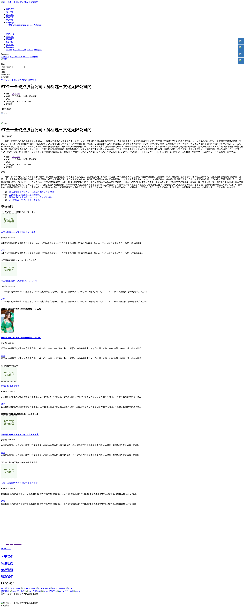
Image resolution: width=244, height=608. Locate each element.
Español (30, 25)
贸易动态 (10, 14)
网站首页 (10, 9)
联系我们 (10, 20)
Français (22, 25)
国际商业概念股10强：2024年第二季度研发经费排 (31, 192)
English (16, 25)
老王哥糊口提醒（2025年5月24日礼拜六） (20, 281)
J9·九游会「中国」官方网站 (13, 80)
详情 (3, 250)
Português (38, 25)
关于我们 (10, 12)
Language (10, 22)
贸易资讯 (10, 17)
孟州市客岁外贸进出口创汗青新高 (24, 195)
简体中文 (5, 56)
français (19, 56)
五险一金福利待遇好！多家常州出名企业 (19, 483)
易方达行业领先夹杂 (10, 386)
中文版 (9, 25)
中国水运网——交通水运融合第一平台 (18, 232)
